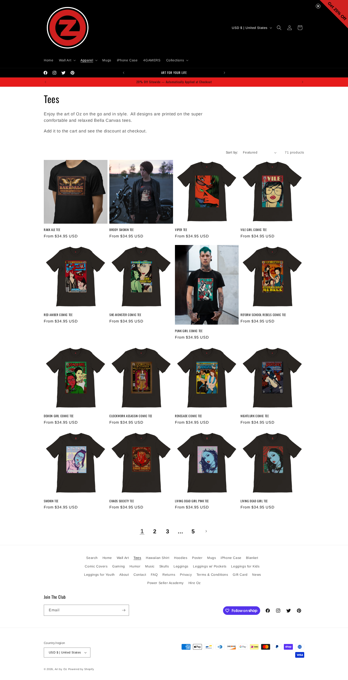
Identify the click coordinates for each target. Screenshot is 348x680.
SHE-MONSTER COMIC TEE (125, 315)
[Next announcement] (224, 72)
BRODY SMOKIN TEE (121, 230)
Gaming (118, 566)
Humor (134, 566)
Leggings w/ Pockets (209, 566)
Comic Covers (96, 566)
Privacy (186, 574)
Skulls (164, 566)
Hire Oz (194, 583)
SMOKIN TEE (51, 501)
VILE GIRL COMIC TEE (254, 230)
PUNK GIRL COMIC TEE (188, 331)
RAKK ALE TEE (52, 230)
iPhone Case (231, 558)
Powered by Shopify (81, 669)
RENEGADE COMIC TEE (188, 416)
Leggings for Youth (99, 574)
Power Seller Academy (165, 583)
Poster (197, 558)
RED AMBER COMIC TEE (58, 315)
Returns (168, 574)
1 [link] (142, 531)
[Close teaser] (318, 6)
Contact (140, 574)
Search (92, 558)
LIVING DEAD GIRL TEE (254, 501)
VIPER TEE (181, 230)
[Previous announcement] (123, 72)
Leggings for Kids (245, 566)
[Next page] (206, 531)
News (256, 574)
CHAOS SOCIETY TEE (121, 501)
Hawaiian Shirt (157, 558)
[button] (67, 60)
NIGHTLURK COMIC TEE (255, 416)
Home (107, 558)
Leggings (181, 566)
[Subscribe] (123, 610)
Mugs (211, 558)
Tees (137, 558)
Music (150, 566)
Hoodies (180, 558)
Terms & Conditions (212, 574)
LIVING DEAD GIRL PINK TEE (192, 501)
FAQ (154, 574)
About (124, 574)
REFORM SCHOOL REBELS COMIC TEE (263, 315)
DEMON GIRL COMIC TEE (59, 416)
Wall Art (123, 558)
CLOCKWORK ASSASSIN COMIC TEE (130, 416)
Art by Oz (61, 669)
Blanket (252, 558)
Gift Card (240, 574)
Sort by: (232, 152)
